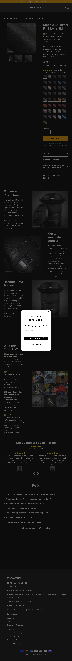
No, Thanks (36, 344)
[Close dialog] (49, 312)
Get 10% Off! (36, 338)
